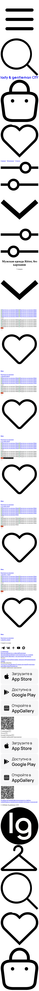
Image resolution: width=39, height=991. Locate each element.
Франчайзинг (11, 654)
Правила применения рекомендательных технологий (21, 802)
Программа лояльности (18, 659)
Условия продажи (21, 664)
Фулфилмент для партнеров (15, 656)
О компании (4, 651)
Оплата (3, 664)
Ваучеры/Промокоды (10, 666)
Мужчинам (10, 161)
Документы (27, 656)
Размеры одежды (6, 659)
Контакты (4, 653)
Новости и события (13, 653)
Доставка (8, 664)
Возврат (13, 664)
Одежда (17, 161)
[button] (19, 731)
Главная (3, 161)
